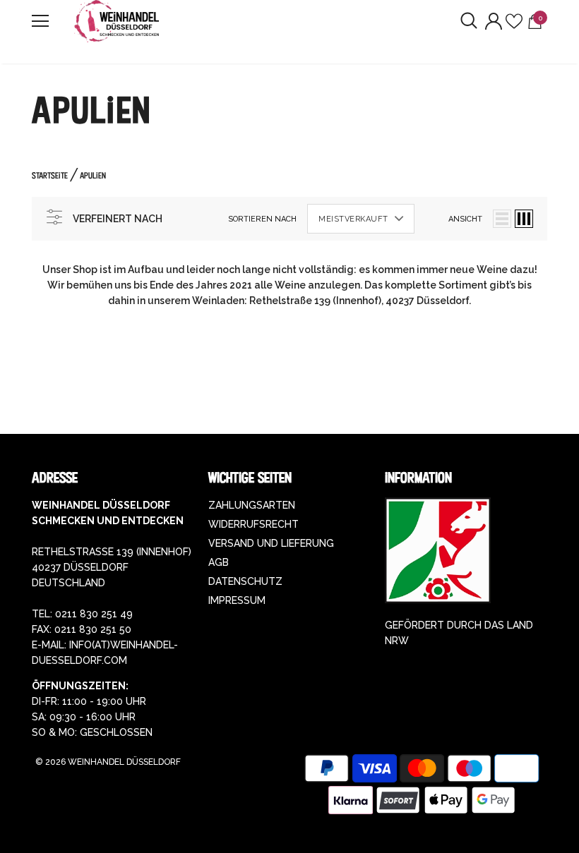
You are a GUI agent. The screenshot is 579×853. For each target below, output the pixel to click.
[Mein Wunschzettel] (514, 21)
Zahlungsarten (251, 505)
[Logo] (116, 21)
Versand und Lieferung (271, 543)
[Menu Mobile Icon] (40, 21)
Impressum (236, 600)
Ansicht (465, 219)
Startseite (50, 175)
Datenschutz (245, 581)
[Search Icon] (468, 21)
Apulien (93, 175)
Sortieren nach (262, 219)
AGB (218, 562)
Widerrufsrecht (253, 524)
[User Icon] (493, 21)
